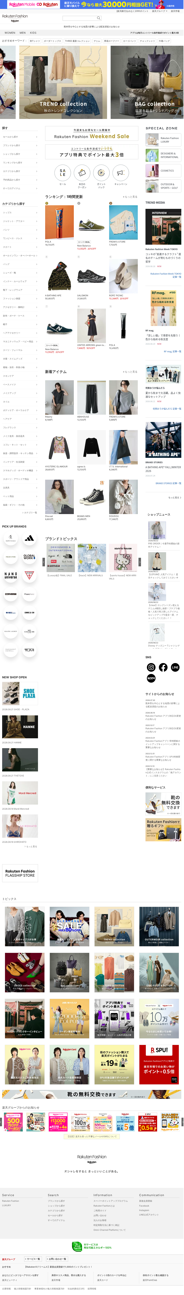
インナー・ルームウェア (15, 281)
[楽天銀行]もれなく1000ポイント (133, 11)
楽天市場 (175, 11)
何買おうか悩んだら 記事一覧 (167, 408)
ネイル (6, 401)
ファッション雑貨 (11, 298)
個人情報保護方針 (22, 1288)
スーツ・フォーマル (12, 350)
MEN (23, 32)
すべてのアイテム (11, 188)
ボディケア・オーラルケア (16, 410)
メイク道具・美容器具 (14, 436)
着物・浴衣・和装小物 (14, 367)
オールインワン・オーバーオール (19, 255)
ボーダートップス (52, 41)
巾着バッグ (164, 41)
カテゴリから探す (11, 171)
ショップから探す (11, 154)
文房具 (6, 487)
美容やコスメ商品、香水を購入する (69, 1275)
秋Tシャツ (35, 41)
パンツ (6, 229)
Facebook (144, 1205)
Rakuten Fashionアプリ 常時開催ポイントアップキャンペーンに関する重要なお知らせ (162, 744)
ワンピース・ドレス (12, 238)
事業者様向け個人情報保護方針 (49, 1288)
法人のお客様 (100, 1220)
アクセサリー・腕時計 (14, 307)
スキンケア (8, 376)
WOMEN (10, 32)
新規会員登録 (145, 1201)
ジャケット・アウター (14, 221)
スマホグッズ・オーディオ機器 (18, 470)
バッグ (6, 264)
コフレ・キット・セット (15, 444)
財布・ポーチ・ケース (14, 315)
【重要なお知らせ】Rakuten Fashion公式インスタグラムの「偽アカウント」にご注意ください (163, 772)
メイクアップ (9, 393)
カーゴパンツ (129, 41)
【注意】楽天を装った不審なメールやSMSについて (92, 1136)
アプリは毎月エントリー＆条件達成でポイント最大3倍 (154, 33)
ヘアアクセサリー (11, 333)
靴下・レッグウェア (12, 290)
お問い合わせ (100, 1215)
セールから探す (10, 136)
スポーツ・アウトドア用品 (16, 479)
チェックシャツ (147, 41)
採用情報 (92, 1288)
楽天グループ (158, 11)
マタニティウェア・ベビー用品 (18, 341)
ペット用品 (8, 496)
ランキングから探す (12, 162)
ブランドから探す (11, 145)
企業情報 (6, 1288)
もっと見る (31, 846)
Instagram (144, 1210)
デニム (97, 41)
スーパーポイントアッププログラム (111, 1201)
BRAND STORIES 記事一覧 (168, 483)
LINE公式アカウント (149, 1214)
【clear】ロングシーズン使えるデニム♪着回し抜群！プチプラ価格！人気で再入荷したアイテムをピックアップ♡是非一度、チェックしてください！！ (164, 611)
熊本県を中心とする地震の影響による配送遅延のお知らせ (92, 26)
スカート (7, 247)
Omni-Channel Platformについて (110, 1230)
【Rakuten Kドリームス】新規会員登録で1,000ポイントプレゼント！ (58, 1266)
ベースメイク (9, 384)
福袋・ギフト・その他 (14, 504)
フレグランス (9, 427)
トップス (7, 212)
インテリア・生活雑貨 (14, 462)
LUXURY (6, 1205)
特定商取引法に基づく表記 (106, 1225)
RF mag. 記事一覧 (172, 351)
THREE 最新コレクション (77, 41)
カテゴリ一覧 (30, 512)
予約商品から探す (11, 179)
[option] (46, 82)
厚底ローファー (111, 41)
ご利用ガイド (100, 1210)
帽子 (5, 324)
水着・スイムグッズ (12, 358)
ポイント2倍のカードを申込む (112, 1275)
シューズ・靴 (9, 272)
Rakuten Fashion (30, 18)
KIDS (33, 32)
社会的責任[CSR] (76, 1288)
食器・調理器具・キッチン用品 (18, 453)
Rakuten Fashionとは (104, 1205)
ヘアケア (7, 419)
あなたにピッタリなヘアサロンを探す (20, 1275)
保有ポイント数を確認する (156, 1275)
